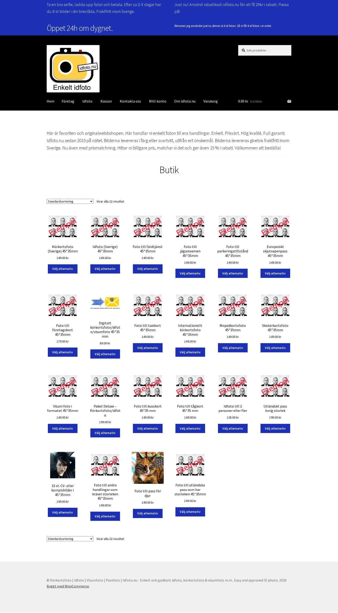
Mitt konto (157, 101)
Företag (68, 101)
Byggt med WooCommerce (68, 586)
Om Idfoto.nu (184, 101)
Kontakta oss (130, 101)
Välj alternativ (62, 269)
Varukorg (210, 101)
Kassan (106, 101)
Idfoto (87, 101)
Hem (50, 101)
